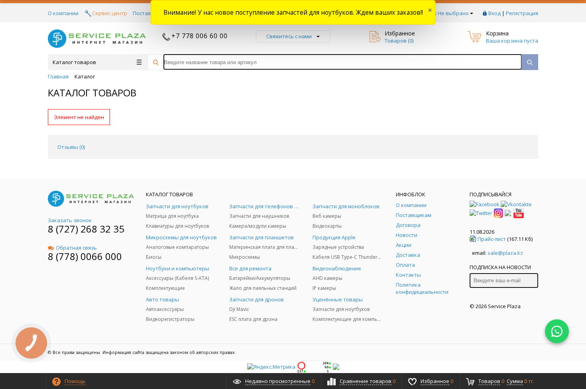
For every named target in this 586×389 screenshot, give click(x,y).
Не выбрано (453, 13)
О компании (63, 13)
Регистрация (522, 13)
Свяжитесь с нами (289, 36)
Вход (494, 13)
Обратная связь (76, 247)
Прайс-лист (492, 238)
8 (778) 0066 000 (85, 256)
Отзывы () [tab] (71, 147)
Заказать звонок (70, 220)
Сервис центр (109, 13)
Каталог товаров (74, 62)
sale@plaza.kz (505, 252)
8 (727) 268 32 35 (86, 228)
